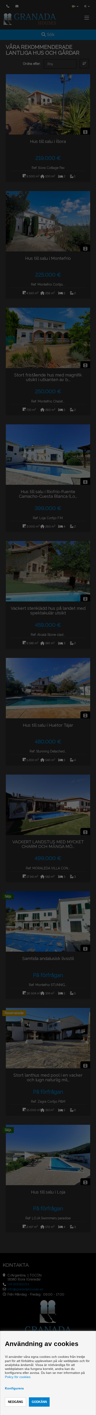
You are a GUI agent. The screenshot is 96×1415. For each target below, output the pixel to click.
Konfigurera (14, 1388)
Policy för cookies (18, 1377)
